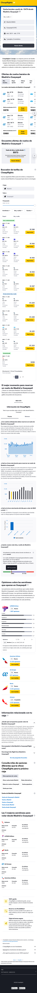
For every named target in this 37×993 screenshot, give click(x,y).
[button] (20, 12)
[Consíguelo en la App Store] (22, 988)
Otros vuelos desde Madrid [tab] (10, 780)
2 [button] (20, 377)
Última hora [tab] (23, 81)
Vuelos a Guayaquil (7, 802)
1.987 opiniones (14, 611)
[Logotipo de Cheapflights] (6, 3)
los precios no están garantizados (10, 941)
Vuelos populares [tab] (27, 784)
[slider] (35, 205)
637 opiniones (14, 675)
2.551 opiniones (14, 702)
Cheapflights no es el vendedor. (12, 946)
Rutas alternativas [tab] (26, 780)
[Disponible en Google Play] (14, 988)
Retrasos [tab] (27, 416)
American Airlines (15, 656)
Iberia (11, 683)
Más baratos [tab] (5, 81)
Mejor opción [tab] (14, 81)
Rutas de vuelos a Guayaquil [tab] (11, 784)
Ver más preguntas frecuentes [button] (18, 757)
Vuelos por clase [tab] (7, 788)
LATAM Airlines (14, 606)
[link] (15, 160)
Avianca (12, 697)
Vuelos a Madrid (6, 799)
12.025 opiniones (15, 661)
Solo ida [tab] (31, 81)
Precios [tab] (10, 416)
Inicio (14, 960)
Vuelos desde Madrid (8, 804)
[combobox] (7, 17)
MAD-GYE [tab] (18, 400)
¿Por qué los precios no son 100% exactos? (16, 953)
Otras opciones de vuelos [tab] (10, 776)
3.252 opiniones (14, 689)
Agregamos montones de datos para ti (14, 950)
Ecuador (20, 960)
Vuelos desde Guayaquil (9, 807)
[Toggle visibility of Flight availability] (18, 538)
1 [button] (16, 377)
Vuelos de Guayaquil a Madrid (10, 797)
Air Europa (13, 670)
